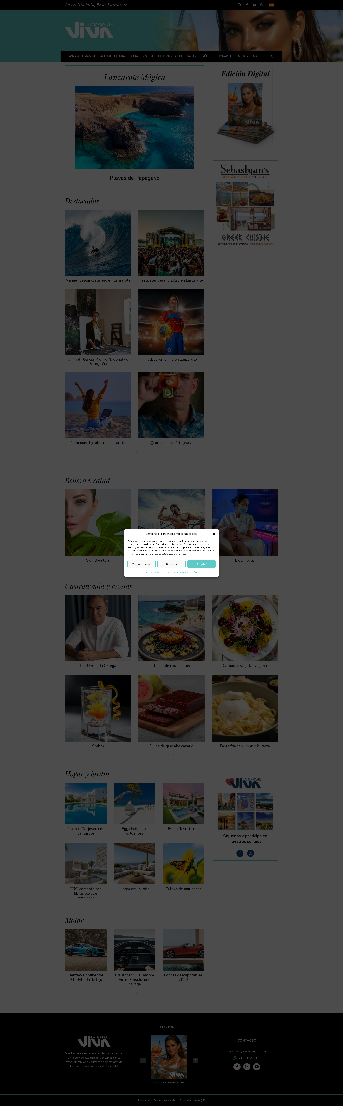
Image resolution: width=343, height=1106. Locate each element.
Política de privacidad (177, 572)
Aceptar (202, 564)
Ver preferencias (141, 564)
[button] (214, 534)
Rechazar (171, 564)
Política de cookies (151, 572)
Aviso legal (199, 572)
